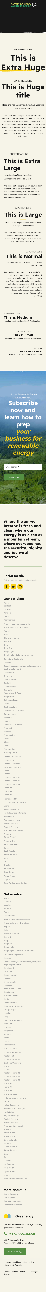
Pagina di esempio (12, 820)
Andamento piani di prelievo (16, 627)
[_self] (5, 1234)
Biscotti (7, 641)
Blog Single (9, 651)
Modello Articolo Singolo (15, 813)
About (6, 603)
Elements (8, 690)
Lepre (6, 806)
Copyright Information (14, 1265)
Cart (5, 861)
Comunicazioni (10, 679)
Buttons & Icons (11, 700)
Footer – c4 (9, 760)
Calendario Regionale (13, 659)
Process (7, 731)
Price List (8, 728)
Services (8, 848)
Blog (6, 645)
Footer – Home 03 (12, 781)
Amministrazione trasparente (17, 624)
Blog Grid (8, 648)
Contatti (7, 683)
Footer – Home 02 (12, 777)
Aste (6, 634)
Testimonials (9, 620)
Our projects (9, 1197)
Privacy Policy (28, 1262)
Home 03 (8, 791)
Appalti (7, 631)
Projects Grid (9, 841)
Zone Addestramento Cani (15, 883)
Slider (6, 742)
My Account (9, 868)
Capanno (8, 662)
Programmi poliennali (13, 830)
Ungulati (7, 879)
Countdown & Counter (14, 710)
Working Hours (10, 752)
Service (7, 738)
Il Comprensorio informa (15, 802)
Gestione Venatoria (12, 767)
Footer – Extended (12, 764)
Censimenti (9, 672)
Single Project (10, 837)
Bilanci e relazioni (11, 638)
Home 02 (8, 788)
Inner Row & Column (13, 724)
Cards (6, 703)
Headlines (8, 717)
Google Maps (10, 714)
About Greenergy (12, 1194)
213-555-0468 (22, 1234)
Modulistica (9, 816)
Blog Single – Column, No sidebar (18, 655)
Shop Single (9, 872)
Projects (7, 834)
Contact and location (13, 1204)
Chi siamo (8, 676)
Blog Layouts (9, 696)
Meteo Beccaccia (11, 809)
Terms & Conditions (13, 1262)
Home (6, 771)
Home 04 (8, 795)
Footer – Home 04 (12, 784)
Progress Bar (9, 735)
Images (7, 721)
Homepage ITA (10, 799)
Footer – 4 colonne (12, 757)
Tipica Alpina (9, 876)
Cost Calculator (10, 707)
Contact (7, 606)
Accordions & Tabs (12, 693)
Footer (7, 774)
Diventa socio (10, 686)
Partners (7, 613)
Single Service (10, 854)
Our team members (12, 1201)
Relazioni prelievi (11, 844)
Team (6, 616)
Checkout (8, 865)
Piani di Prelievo (11, 823)
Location (8, 609)
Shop (6, 858)
